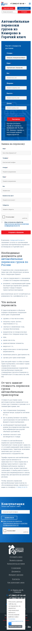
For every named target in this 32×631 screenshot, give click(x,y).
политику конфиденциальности (17, 225)
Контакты (16, 579)
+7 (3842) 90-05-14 (17, 598)
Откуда (10, 53)
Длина (10, 103)
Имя (4, 148)
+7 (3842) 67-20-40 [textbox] (17, 4)
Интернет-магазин (16, 575)
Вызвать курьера (16, 560)
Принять (10, 624)
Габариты (6, 205)
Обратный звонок (8, 8)
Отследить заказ (16, 557)
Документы (16, 571)
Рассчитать (16, 119)
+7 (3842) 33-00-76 (21, 487)
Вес (8, 73)
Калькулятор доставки (16, 564)
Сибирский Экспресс (17, 240)
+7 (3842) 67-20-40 (17, 595)
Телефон (6, 158)
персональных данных (12, 224)
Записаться (9, 518)
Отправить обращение (16, 232)
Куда (9, 63)
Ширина (10, 83)
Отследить (24, 12)
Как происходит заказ (16, 582)
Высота (10, 93)
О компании (16, 568)
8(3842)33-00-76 (13, 128)
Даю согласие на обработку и (17, 224)
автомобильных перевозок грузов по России (14, 262)
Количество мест (8, 195)
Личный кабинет (24, 8)
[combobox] (18, 3)
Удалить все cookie (15, 626)
